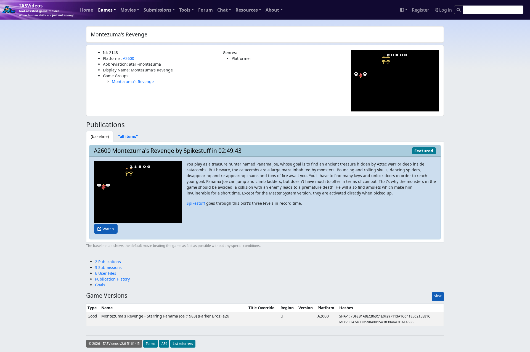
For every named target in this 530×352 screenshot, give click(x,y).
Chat (222, 10)
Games (105, 10)
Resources (246, 10)
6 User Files (105, 273)
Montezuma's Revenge (133, 81)
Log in (445, 10)
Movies (128, 10)
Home (86, 10)
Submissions (157, 10)
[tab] (99, 136)
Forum (205, 10)
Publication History (112, 279)
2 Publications (108, 261)
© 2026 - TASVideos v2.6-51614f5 (114, 343)
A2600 (128, 58)
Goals (100, 284)
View (437, 296)
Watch (107, 228)
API (164, 343)
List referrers (183, 343)
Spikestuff (196, 203)
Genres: (230, 52)
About (272, 10)
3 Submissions (108, 267)
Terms (150, 343)
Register (420, 10)
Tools (184, 10)
